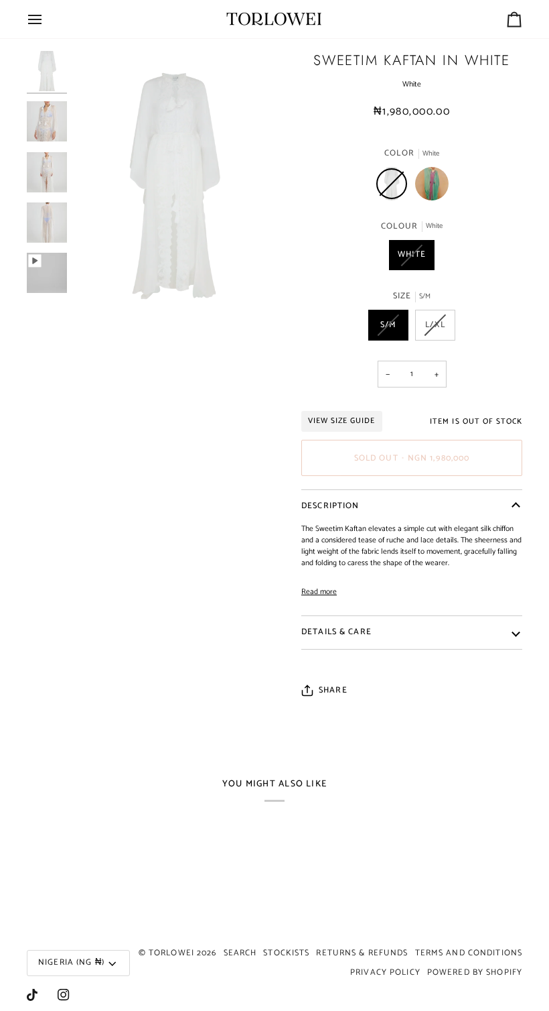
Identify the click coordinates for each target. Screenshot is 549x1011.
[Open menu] (47, 19)
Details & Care (336, 632)
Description (330, 506)
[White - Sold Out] (395, 187)
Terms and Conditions (469, 953)
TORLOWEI (171, 953)
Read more (319, 591)
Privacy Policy (385, 972)
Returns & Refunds (362, 953)
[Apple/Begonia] (432, 187)
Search (240, 953)
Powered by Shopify (474, 972)
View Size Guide (342, 420)
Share (333, 691)
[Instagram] (64, 995)
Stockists (286, 953)
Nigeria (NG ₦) (71, 962)
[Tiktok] (32, 995)
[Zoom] (98, 294)
